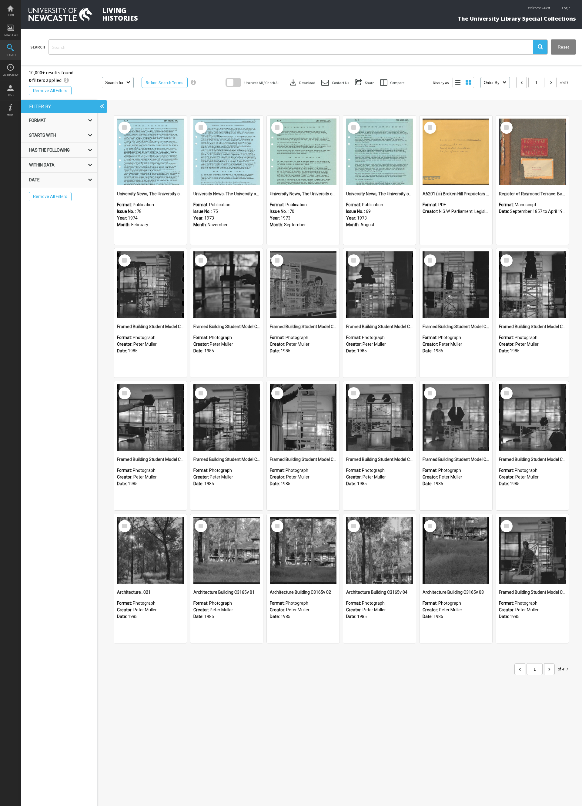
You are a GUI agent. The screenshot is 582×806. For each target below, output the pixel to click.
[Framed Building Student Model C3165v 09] (456, 284)
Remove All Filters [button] (50, 90)
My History (10, 75)
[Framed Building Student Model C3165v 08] (532, 284)
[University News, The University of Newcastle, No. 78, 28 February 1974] (150, 152)
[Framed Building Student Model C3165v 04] (379, 417)
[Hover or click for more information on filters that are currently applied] (66, 80)
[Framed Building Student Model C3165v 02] (532, 417)
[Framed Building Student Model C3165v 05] (303, 417)
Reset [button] (563, 47)
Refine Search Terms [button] (164, 82)
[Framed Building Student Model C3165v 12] (226, 284)
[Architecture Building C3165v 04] (379, 550)
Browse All (10, 35)
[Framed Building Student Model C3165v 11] (303, 284)
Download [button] (302, 82)
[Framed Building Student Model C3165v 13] (150, 284)
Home (11, 15)
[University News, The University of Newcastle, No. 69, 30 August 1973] (379, 152)
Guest (546, 7)
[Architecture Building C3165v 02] (303, 550)
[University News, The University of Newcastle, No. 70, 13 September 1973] (303, 152)
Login (11, 95)
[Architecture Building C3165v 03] (456, 550)
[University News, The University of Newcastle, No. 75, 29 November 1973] (226, 152)
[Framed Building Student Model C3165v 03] (456, 417)
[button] (540, 47)
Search (10, 55)
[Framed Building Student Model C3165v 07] (150, 417)
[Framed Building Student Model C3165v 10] (379, 284)
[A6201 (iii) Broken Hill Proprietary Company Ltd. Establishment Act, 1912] (456, 152)
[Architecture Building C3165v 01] (226, 550)
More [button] (10, 115)
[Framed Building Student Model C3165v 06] (226, 417)
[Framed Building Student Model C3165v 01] (532, 550)
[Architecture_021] (150, 550)
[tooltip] (193, 82)
